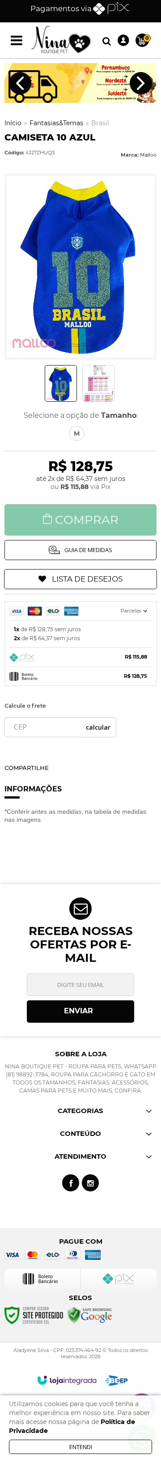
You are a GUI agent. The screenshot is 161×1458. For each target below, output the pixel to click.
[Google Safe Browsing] (90, 1315)
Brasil (100, 123)
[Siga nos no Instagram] (90, 1183)
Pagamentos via (61, 8)
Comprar (87, 520)
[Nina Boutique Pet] (61, 40)
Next (141, 83)
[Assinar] (80, 1011)
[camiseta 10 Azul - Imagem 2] (98, 383)
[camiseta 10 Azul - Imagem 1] (61, 383)
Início (12, 123)
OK (98, 727)
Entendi (80, 1447)
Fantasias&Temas (56, 123)
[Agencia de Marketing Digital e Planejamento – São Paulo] (116, 1380)
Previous (20, 83)
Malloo (148, 155)
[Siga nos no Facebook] (71, 1183)
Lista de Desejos (87, 578)
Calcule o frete (25, 705)
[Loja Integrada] (67, 1380)
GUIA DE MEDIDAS (88, 550)
